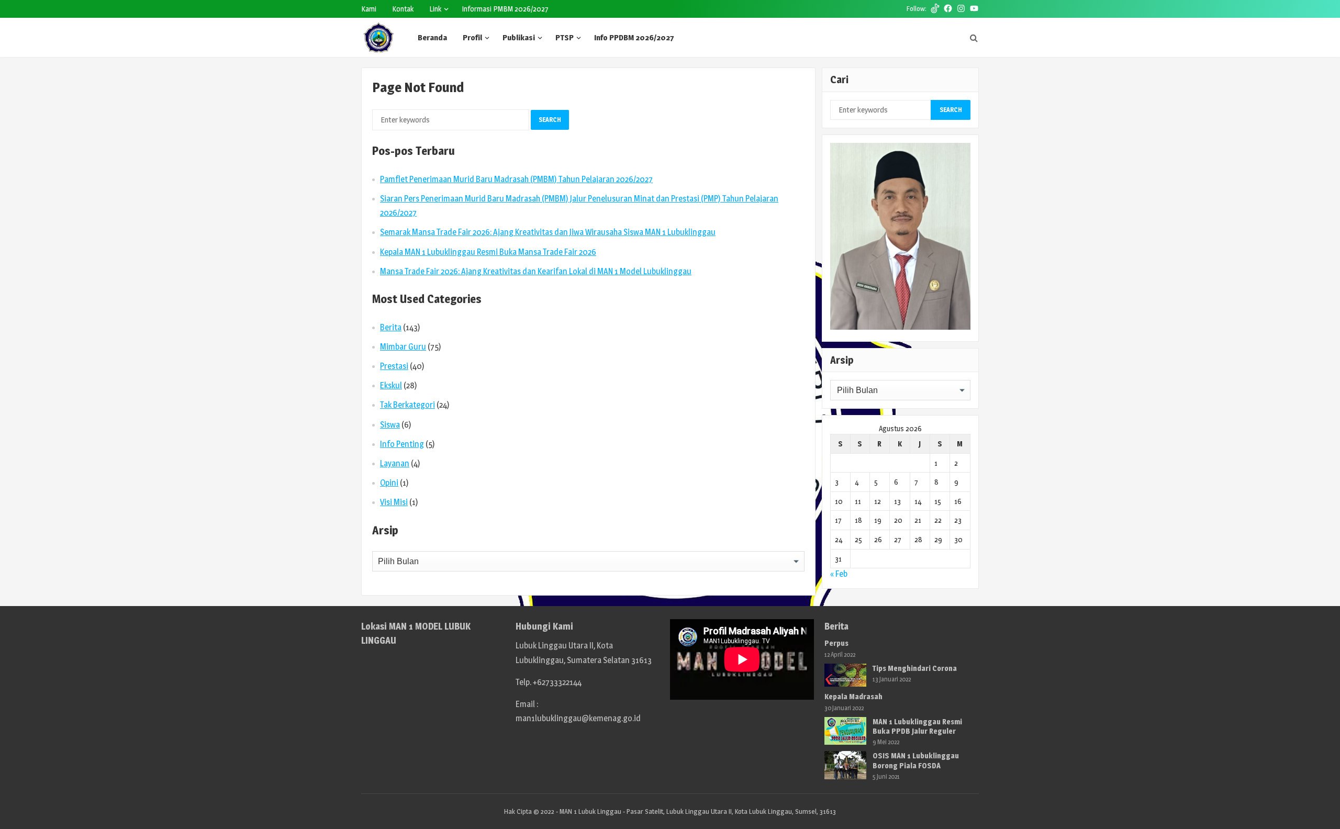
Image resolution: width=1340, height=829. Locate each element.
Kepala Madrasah (853, 696)
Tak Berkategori (407, 405)
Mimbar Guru (403, 347)
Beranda (432, 37)
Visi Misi (394, 502)
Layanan (394, 463)
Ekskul (391, 385)
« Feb (838, 574)
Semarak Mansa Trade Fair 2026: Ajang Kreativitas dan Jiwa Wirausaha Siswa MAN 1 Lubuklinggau (548, 232)
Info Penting (402, 444)
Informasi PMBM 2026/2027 (505, 8)
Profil (472, 37)
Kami (368, 8)
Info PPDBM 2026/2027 (634, 37)
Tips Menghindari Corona (915, 668)
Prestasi (394, 366)
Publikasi (518, 37)
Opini (389, 483)
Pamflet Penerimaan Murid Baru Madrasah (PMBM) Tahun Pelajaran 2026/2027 (516, 179)
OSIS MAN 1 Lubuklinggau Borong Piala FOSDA (916, 760)
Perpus (836, 642)
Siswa (390, 425)
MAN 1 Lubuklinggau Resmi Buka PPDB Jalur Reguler (917, 726)
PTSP (564, 37)
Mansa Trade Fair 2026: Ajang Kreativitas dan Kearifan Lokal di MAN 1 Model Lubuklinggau (535, 271)
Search (550, 120)
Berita (390, 327)
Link (435, 8)
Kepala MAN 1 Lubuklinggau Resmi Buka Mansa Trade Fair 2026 (488, 252)
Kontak (403, 8)
